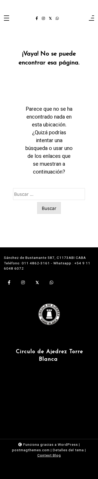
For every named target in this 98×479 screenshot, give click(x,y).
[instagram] (43, 18)
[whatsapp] (57, 18)
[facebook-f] (37, 18)
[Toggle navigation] (6, 18)
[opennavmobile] (91, 18)
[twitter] (50, 18)
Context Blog (49, 455)
